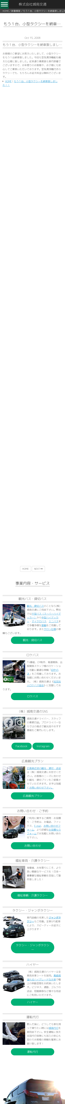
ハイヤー (32, 1002)
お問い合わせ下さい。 (41, 787)
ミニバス (53, 621)
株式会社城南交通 (32, 4)
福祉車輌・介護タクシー (32, 895)
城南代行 (53, 1028)
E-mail (37, 825)
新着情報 (15, 10)
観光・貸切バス (35, 606)
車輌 (43, 625)
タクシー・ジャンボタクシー (32, 947)
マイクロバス (39, 621)
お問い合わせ (32, 846)
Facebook (22, 746)
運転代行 (32, 1052)
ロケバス (32, 696)
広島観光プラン (32, 796)
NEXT (37, 568)
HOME (6, 10)
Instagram (43, 746)
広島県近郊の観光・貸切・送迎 (44, 768)
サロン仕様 (50, 629)
